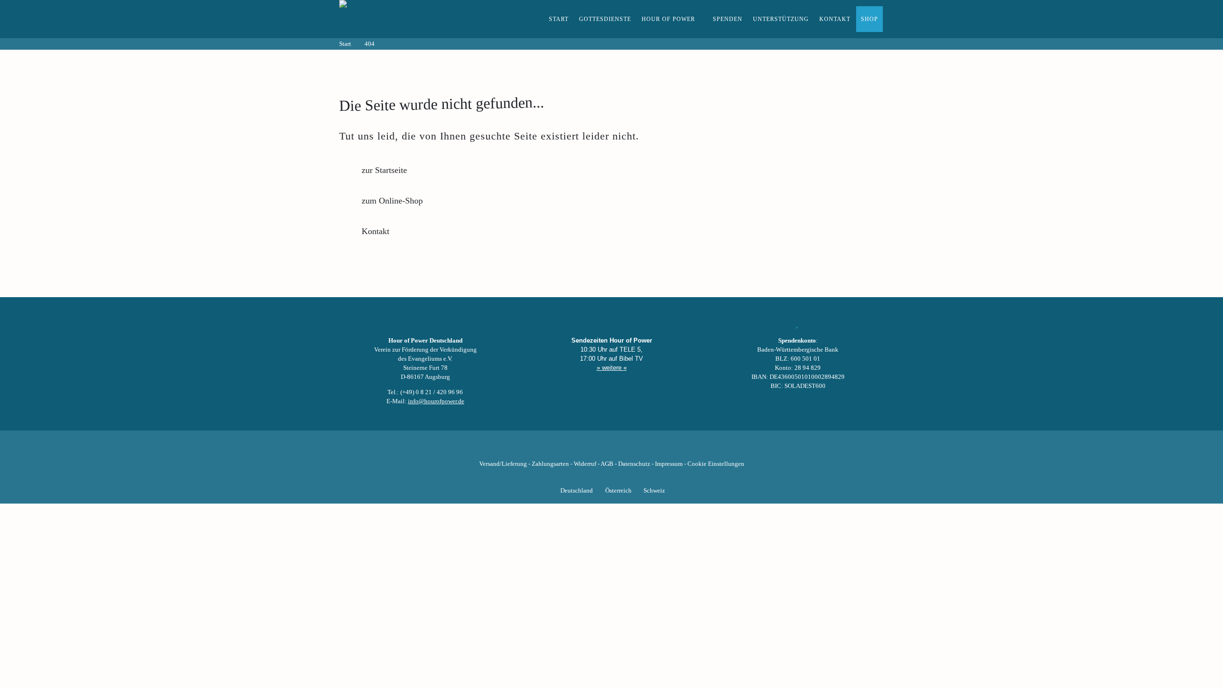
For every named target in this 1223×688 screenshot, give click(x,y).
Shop (869, 19)
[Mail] (660, 449)
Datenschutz (634, 464)
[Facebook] (563, 449)
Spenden (727, 19)
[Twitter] (579, 449)
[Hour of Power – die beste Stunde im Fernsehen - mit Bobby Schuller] (391, 19)
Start (559, 19)
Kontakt (834, 19)
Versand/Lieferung (503, 464)
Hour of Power (668, 19)
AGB (607, 464)
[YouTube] (595, 449)
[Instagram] (611, 449)
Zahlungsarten (550, 464)
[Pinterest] (628, 449)
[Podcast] (644, 449)
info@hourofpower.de (436, 401)
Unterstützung (781, 19)
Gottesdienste (605, 19)
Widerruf (585, 464)
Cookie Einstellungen (715, 464)
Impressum (669, 464)
